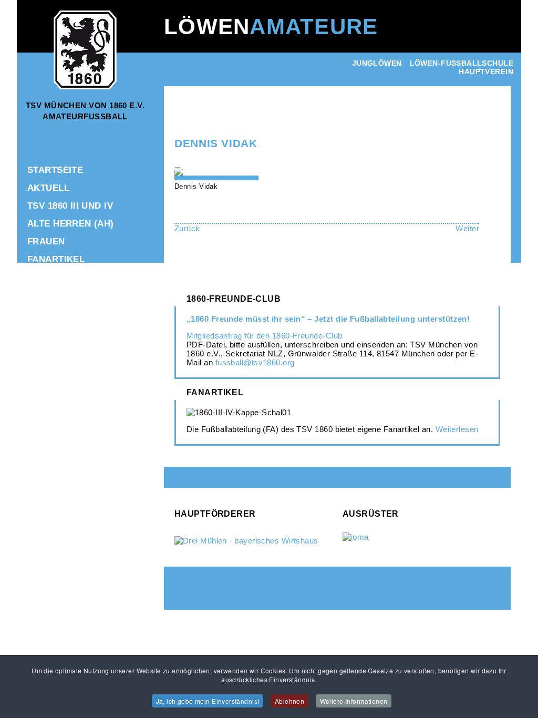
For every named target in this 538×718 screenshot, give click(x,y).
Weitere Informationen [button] (354, 700)
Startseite (55, 170)
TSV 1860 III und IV (70, 206)
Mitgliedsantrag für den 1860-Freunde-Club (264, 335)
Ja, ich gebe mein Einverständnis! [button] (208, 700)
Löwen (271, 26)
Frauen (46, 242)
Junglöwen (377, 63)
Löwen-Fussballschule (461, 63)
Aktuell (48, 188)
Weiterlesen (457, 429)
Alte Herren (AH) (70, 224)
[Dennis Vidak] (180, 171)
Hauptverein (486, 71)
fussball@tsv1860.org (255, 362)
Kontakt (49, 295)
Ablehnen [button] (289, 700)
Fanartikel (56, 259)
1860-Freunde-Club (74, 277)
